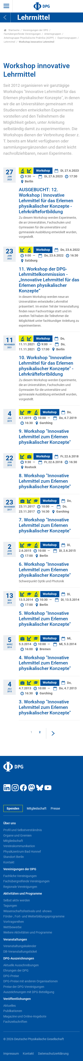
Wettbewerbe (12, 927)
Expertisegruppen (67, 37)
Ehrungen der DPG (16, 970)
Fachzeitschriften (15, 1021)
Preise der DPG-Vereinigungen (23, 986)
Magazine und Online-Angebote (24, 1016)
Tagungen (10, 905)
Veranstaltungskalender (19, 946)
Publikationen (12, 1011)
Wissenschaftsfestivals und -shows (27, 911)
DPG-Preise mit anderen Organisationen (30, 981)
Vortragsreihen (13, 921)
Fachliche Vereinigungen (20, 876)
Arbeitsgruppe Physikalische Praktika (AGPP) (29, 37)
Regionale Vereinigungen (20, 886)
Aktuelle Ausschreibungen (21, 965)
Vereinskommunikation (19, 846)
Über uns (9, 823)
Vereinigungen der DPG (35, 30)
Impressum (11, 1054)
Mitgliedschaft (36, 808)
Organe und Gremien (17, 835)
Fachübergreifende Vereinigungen (22, 34)
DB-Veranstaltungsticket (20, 951)
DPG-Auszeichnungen (18, 958)
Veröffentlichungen (17, 999)
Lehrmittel (9, 41)
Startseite (13, 30)
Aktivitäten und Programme (22, 893)
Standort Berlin (13, 857)
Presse (55, 808)
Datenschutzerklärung (53, 1054)
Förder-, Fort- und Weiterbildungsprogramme (33, 916)
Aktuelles (9, 1005)
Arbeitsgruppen (52, 34)
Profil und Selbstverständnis (22, 830)
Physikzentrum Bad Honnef (22, 851)
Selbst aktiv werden (16, 900)
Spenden (13, 808)
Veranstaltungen (15, 939)
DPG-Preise (11, 976)
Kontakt (8, 862)
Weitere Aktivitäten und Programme (27, 932)
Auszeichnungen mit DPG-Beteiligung (28, 992)
